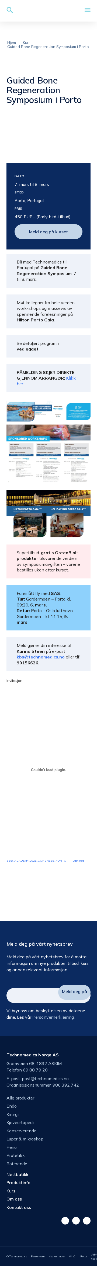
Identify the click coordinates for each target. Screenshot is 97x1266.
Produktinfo (18, 1182)
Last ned (78, 860)
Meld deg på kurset (48, 231)
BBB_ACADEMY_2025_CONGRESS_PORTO (36, 860)
